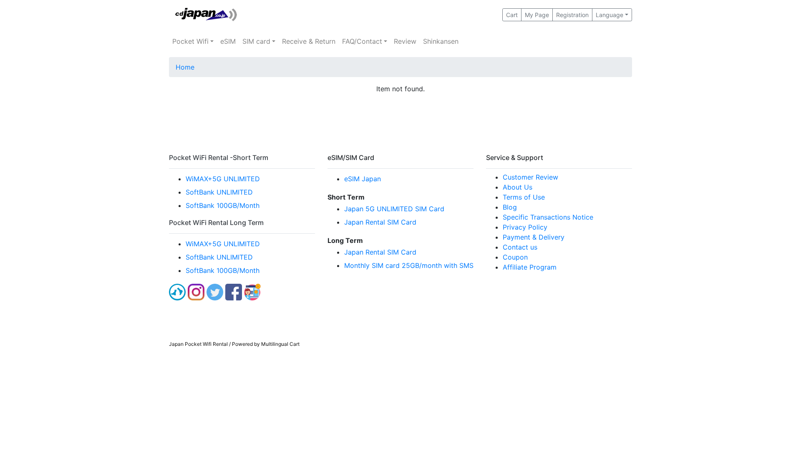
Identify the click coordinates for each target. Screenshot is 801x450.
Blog (510, 207)
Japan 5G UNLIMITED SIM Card (394, 209)
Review (405, 41)
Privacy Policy (525, 227)
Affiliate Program (530, 267)
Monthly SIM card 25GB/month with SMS (409, 265)
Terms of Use (524, 197)
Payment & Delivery (533, 237)
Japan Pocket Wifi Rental (198, 344)
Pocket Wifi (190, 41)
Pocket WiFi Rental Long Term (216, 222)
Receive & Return (308, 41)
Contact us (520, 247)
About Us (517, 187)
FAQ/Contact (362, 41)
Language (609, 14)
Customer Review (530, 177)
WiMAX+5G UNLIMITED (223, 179)
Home (185, 67)
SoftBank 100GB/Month (222, 205)
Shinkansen (440, 41)
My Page (537, 14)
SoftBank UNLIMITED (219, 192)
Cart (512, 14)
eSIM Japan (362, 179)
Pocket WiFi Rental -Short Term (218, 157)
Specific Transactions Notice (548, 217)
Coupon (515, 257)
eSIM (228, 41)
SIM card (256, 41)
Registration (572, 14)
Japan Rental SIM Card (380, 222)
